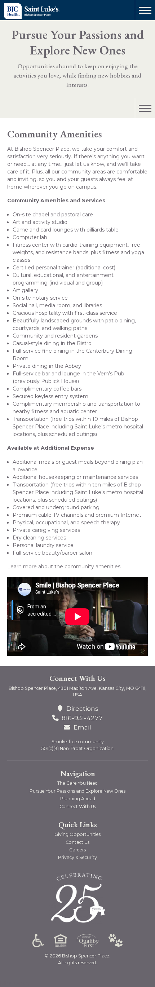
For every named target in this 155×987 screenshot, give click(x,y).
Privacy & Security (77, 857)
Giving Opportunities (77, 834)
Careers (77, 849)
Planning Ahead (77, 798)
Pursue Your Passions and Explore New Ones (78, 42)
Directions (82, 708)
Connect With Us (77, 806)
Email (82, 727)
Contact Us (77, 842)
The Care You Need (77, 783)
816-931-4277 (82, 718)
